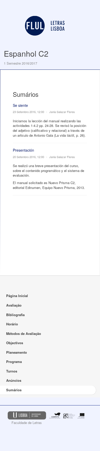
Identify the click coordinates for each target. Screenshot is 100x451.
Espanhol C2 (26, 53)
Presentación (23, 150)
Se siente (20, 105)
